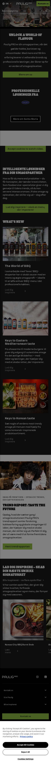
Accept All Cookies (25, 745)
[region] (25, 742)
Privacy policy (26, 736)
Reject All (25, 752)
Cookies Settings (25, 759)
